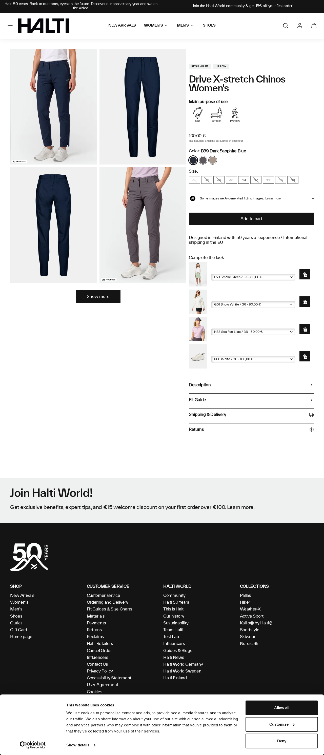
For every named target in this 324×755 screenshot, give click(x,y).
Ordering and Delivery (107, 602)
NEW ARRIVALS (122, 25)
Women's (19, 602)
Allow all (282, 708)
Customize (279, 724)
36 (219, 179)
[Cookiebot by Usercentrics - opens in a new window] (33, 745)
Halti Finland (175, 678)
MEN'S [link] (183, 25)
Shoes (16, 616)
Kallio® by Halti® (256, 623)
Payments (96, 623)
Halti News (173, 658)
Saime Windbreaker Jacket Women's (244, 297)
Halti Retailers (100, 644)
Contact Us (97, 664)
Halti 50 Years (176, 602)
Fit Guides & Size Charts (109, 609)
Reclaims (95, 637)
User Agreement (102, 685)
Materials (96, 616)
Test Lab (171, 637)
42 (256, 179)
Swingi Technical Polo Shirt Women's (244, 325)
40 (244, 179)
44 (268, 179)
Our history (173, 616)
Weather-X (250, 609)
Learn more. (241, 507)
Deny (281, 741)
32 (194, 179)
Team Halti (173, 630)
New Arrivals (22, 596)
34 (207, 179)
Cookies (94, 692)
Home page (21, 637)
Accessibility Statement (109, 678)
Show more (98, 297)
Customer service (103, 596)
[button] (10, 25)
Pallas (245, 596)
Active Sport (252, 616)
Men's (16, 609)
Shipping (210, 141)
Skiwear (247, 637)
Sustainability (176, 623)
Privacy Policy (100, 671)
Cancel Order (99, 651)
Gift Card (18, 630)
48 (293, 179)
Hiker (245, 602)
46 (280, 179)
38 (231, 179)
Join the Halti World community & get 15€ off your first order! (243, 6)
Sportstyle (249, 630)
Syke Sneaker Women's (232, 352)
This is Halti (174, 609)
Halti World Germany (183, 664)
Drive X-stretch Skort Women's (239, 270)
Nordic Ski (249, 644)
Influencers (97, 658)
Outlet (16, 623)
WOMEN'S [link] (153, 25)
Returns (94, 630)
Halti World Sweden (182, 671)
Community (174, 596)
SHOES (209, 25)
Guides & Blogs (177, 651)
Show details (77, 745)
